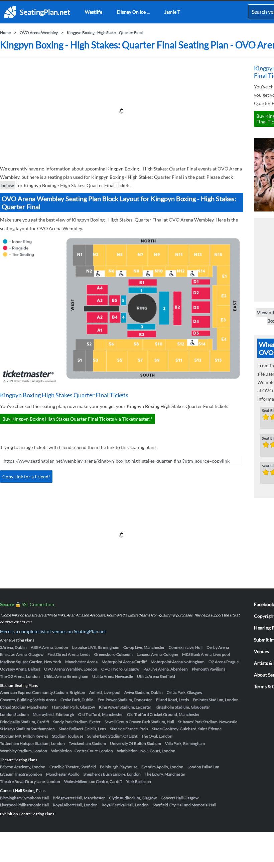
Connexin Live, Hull (185, 647)
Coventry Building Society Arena (28, 699)
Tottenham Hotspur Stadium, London (32, 743)
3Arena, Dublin (13, 647)
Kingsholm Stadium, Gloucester (182, 707)
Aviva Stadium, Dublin (143, 692)
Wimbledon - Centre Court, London (82, 750)
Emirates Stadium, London (216, 699)
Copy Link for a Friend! (26, 476)
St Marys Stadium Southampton (27, 728)
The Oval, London (156, 736)
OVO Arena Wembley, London (70, 669)
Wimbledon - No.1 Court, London (146, 750)
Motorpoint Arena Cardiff (124, 661)
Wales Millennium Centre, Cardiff (93, 781)
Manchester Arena (81, 661)
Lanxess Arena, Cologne (157, 654)
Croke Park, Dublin (77, 699)
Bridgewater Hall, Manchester (79, 797)
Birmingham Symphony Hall (24, 797)
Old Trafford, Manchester (100, 714)
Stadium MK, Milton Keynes (24, 736)
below (7, 185)
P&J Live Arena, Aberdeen (165, 669)
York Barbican (138, 781)
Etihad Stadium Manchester (24, 707)
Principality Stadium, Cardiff (24, 721)
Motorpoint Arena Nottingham (177, 661)
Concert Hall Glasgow (179, 797)
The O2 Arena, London (20, 676)
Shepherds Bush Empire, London (112, 774)
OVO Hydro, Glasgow (120, 669)
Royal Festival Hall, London (125, 804)
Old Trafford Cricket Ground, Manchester (163, 714)
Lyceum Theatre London (21, 774)
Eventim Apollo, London (162, 766)
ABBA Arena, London (49, 647)
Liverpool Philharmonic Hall (24, 804)
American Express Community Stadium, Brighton (42, 692)
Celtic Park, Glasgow (184, 692)
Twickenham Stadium (87, 743)
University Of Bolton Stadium (135, 743)
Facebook (264, 604)
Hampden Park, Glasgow (73, 707)
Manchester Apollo (63, 774)
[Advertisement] (121, 111)
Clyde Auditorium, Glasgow (133, 797)
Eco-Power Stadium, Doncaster (125, 699)
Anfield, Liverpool (104, 692)
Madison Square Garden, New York (30, 661)
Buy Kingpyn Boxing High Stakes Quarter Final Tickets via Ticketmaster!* (77, 419)
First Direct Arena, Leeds (68, 654)
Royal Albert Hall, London (75, 804)
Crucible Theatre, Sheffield (72, 766)
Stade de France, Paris (129, 728)
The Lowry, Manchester (165, 774)
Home (5, 32)
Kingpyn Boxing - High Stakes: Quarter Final (105, 32)
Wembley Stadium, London (23, 750)
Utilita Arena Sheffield (156, 676)
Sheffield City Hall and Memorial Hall (184, 804)
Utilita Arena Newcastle (112, 676)
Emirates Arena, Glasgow (21, 654)
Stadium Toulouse (67, 736)
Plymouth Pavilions (208, 669)
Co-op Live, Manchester (144, 647)
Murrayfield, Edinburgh (53, 714)
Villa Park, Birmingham (185, 743)
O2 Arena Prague (224, 661)
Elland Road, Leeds (172, 699)
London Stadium (14, 714)
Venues (261, 651)
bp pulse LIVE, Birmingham (95, 647)
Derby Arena (218, 647)
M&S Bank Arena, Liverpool (206, 654)
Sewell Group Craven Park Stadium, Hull (139, 721)
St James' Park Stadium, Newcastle (207, 721)
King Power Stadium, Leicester (125, 707)
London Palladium (203, 766)
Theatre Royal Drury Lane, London (30, 781)
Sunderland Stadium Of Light (112, 736)
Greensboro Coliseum (113, 654)
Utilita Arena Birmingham (66, 676)
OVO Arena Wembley (39, 32)
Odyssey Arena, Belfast (20, 669)
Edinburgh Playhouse (118, 766)
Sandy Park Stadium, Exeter (77, 721)
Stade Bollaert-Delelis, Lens (82, 728)
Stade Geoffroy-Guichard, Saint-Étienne (187, 728)
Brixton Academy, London (22, 766)
